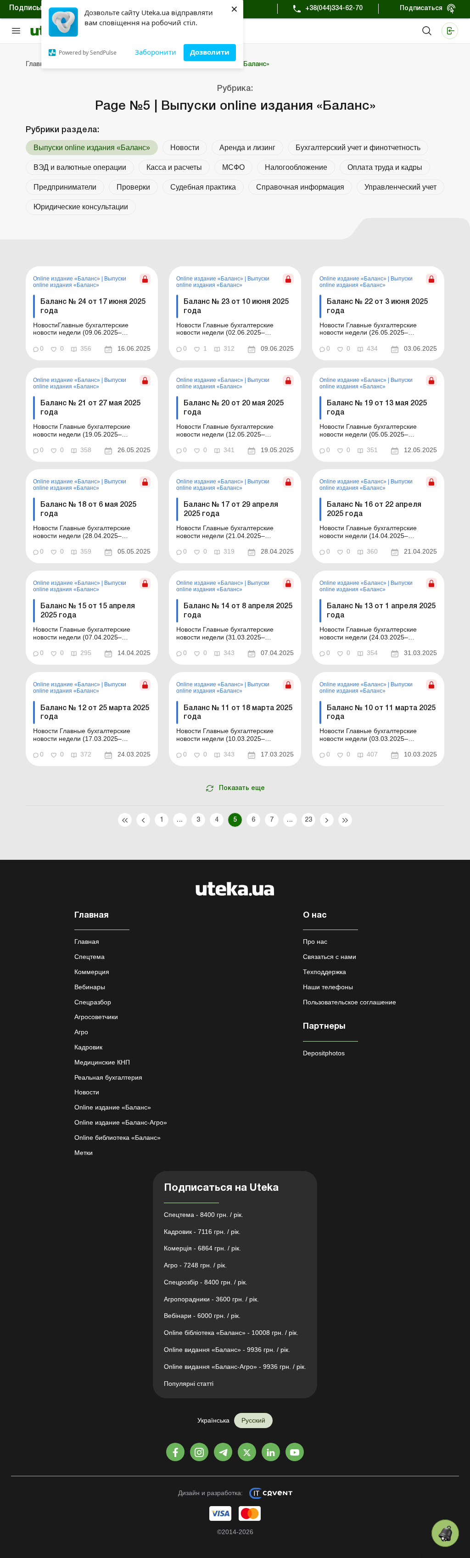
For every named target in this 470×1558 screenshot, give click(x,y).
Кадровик (88, 1047)
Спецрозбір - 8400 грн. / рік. (205, 1282)
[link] (92, 313)
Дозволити (209, 51)
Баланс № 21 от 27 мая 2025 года (90, 407)
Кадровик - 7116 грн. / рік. (202, 1231)
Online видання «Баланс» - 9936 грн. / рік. (227, 1349)
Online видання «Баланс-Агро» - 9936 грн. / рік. (235, 1366)
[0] (445, 1533)
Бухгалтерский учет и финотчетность (358, 147)
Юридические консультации (81, 207)
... (180, 820)
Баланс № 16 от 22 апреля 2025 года (374, 509)
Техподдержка (324, 971)
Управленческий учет (400, 187)
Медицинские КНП (102, 1062)
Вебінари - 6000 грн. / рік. (202, 1315)
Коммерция (91, 971)
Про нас (315, 941)
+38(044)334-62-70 (334, 8)
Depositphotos (324, 1053)
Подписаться (421, 8)
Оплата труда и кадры (384, 167)
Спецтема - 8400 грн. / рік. (203, 1214)
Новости (184, 147)
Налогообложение (296, 167)
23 (309, 820)
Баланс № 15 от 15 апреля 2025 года (87, 610)
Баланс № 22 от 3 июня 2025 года (377, 306)
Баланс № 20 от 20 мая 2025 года (234, 407)
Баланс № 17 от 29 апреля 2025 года (231, 509)
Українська (213, 1420)
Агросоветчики (96, 1016)
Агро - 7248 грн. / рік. (195, 1265)
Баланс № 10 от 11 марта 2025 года (381, 712)
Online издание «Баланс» (67, 278)
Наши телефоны (328, 987)
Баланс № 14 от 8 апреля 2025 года (238, 610)
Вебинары (89, 987)
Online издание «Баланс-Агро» (120, 1122)
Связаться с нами (329, 956)
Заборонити (155, 51)
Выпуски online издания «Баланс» (79, 281)
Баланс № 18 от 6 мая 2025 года (88, 509)
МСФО (233, 167)
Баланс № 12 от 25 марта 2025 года (94, 712)
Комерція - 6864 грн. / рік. (202, 1248)
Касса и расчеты (174, 167)
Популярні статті (188, 1383)
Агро (81, 1032)
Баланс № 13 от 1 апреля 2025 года (381, 610)
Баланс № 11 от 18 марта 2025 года (238, 712)
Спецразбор (92, 1002)
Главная (86, 941)
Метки (83, 1152)
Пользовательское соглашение (349, 1002)
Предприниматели (65, 187)
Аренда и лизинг (247, 147)
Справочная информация (300, 187)
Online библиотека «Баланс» (117, 1137)
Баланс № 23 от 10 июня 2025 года (236, 306)
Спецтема (89, 956)
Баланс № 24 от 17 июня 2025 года (92, 306)
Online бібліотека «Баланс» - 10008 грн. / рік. (231, 1332)
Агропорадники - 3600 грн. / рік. (211, 1299)
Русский (253, 1420)
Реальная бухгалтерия (108, 1077)
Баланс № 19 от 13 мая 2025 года (377, 407)
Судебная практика (203, 187)
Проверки (133, 187)
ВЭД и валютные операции (80, 167)
